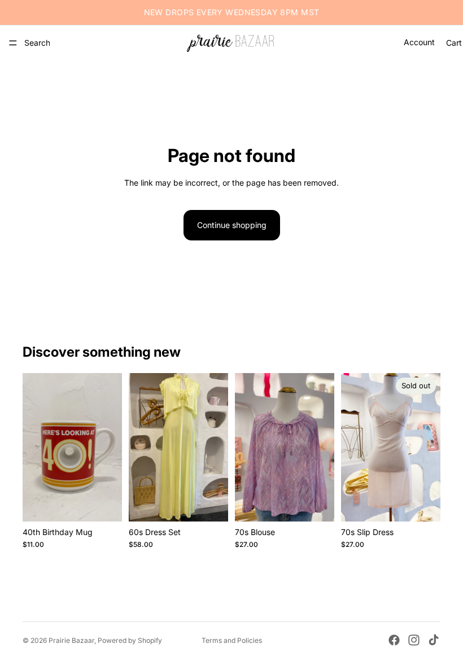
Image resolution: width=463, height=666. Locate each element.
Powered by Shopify (130, 640)
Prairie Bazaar (71, 640)
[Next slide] (215, 447)
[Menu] (13, 43)
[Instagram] (414, 640)
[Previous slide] (141, 447)
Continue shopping (232, 225)
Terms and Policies (232, 640)
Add (114, 504)
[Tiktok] (433, 640)
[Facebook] (394, 640)
